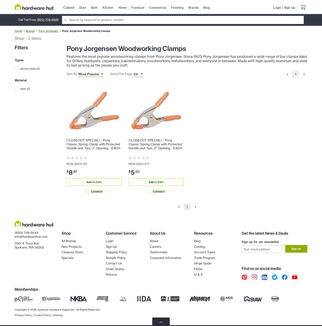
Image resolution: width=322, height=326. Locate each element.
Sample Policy (116, 258)
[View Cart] (303, 8)
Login (277, 8)
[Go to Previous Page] (287, 74)
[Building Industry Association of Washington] (253, 298)
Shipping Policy (116, 252)
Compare (97, 191)
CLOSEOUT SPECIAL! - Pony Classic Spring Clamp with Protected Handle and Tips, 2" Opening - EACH (155, 144)
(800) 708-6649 (47, 19)
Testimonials (158, 252)
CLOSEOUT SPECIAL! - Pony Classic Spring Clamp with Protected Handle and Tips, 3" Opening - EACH (93, 144)
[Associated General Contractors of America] (227, 298)
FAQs (198, 269)
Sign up (296, 248)
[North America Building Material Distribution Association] (199, 298)
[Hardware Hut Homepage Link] (34, 7)
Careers (155, 247)
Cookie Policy (42, 315)
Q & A (198, 275)
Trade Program (204, 258)
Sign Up (289, 8)
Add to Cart (94, 182)
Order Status (115, 269)
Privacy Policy (23, 315)
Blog (197, 241)
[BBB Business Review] (170, 298)
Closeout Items (72, 252)
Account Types (204, 252)
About (154, 241)
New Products (71, 247)
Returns (111, 275)
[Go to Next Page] (304, 74)
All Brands (69, 241)
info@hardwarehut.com (31, 237)
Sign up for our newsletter (260, 242)
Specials (67, 258)
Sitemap (58, 315)
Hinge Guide (202, 263)
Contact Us (114, 263)
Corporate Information (165, 258)
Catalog (199, 247)
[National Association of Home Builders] (275, 298)
